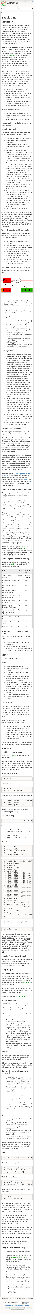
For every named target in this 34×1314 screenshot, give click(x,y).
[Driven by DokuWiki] (20, 1309)
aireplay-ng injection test (18, 1257)
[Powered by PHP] (20, 1308)
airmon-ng (14, 755)
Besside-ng (21, 996)
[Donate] (13, 1308)
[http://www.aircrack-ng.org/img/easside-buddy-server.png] (17, 287)
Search (16, 8)
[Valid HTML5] (27, 1308)
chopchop (23, 549)
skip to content (29, 1)
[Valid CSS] (13, 1309)
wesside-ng (13, 564)
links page (12, 55)
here (25, 479)
